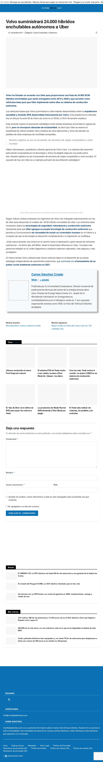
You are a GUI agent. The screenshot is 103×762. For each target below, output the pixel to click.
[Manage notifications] (6, 756)
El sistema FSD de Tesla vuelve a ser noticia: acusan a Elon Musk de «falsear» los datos (51, 373)
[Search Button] (99, 8)
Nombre (10, 472)
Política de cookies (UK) (82, 748)
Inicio (5, 745)
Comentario (12, 439)
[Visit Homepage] (51, 8)
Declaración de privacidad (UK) (15, 751)
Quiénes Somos (17, 745)
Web (56, 484)
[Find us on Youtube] (23, 699)
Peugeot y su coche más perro (86, 2)
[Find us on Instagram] (14, 699)
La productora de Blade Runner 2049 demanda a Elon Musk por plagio (52, 410)
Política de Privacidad (61, 745)
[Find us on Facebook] (4, 699)
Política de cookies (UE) (59, 748)
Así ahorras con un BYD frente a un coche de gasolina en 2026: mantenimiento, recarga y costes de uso (55, 595)
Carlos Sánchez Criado (47, 274)
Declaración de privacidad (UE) (15, 748)
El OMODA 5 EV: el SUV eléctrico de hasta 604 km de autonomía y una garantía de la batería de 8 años (57, 574)
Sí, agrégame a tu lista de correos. (23, 506)
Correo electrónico (15, 484)
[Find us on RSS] (18, 699)
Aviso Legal (44, 745)
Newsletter (32, 745)
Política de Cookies (38, 748)
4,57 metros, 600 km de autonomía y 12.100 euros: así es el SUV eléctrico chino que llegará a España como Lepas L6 (56, 618)
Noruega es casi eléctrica (20, 2)
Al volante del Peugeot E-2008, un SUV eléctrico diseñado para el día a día (49, 583)
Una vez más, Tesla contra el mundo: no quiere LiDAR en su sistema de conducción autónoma (83, 374)
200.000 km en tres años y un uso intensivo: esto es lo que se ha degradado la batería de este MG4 (57, 629)
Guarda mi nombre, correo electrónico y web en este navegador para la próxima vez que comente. (49, 498)
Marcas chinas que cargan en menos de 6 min (52, 2)
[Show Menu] (4, 8)
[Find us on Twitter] (9, 699)
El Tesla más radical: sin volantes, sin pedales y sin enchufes (81, 410)
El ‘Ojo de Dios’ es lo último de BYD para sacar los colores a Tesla (19, 410)
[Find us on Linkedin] (27, 699)
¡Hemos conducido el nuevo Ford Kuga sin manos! (18, 372)
